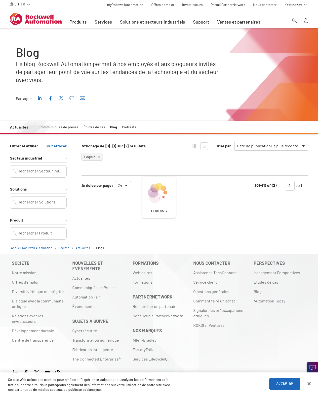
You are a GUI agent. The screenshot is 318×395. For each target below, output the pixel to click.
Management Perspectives (277, 273)
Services (103, 22)
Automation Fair (86, 297)
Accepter (284, 383)
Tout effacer (56, 146)
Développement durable (33, 331)
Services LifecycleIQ (150, 359)
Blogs (259, 292)
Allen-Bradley (144, 340)
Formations (143, 282)
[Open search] (294, 21)
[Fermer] (309, 384)
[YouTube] (47, 372)
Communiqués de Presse (94, 288)
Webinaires (142, 273)
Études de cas (266, 282)
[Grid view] (204, 146)
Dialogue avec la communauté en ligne (38, 304)
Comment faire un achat (214, 301)
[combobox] (271, 146)
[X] (36, 372)
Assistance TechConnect (215, 273)
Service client (205, 282)
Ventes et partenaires (238, 22)
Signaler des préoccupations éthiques (218, 313)
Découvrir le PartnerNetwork (158, 316)
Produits (78, 22)
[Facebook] (26, 372)
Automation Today (269, 301)
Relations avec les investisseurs (27, 319)
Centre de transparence (33, 340)
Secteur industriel (26, 158)
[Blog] (58, 372)
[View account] (306, 21)
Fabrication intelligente (92, 350)
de (298, 186)
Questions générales (211, 292)
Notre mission (24, 273)
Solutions (18, 189)
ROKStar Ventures (209, 326)
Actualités (81, 278)
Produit (16, 220)
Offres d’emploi (25, 282)
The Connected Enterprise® (96, 359)
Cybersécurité (84, 331)
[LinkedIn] (16, 372)
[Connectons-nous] (312, 368)
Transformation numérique (95, 340)
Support (201, 22)
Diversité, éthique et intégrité (38, 292)
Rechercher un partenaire (155, 307)
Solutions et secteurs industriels (152, 22)
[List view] (194, 146)
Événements (83, 307)
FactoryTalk (143, 350)
